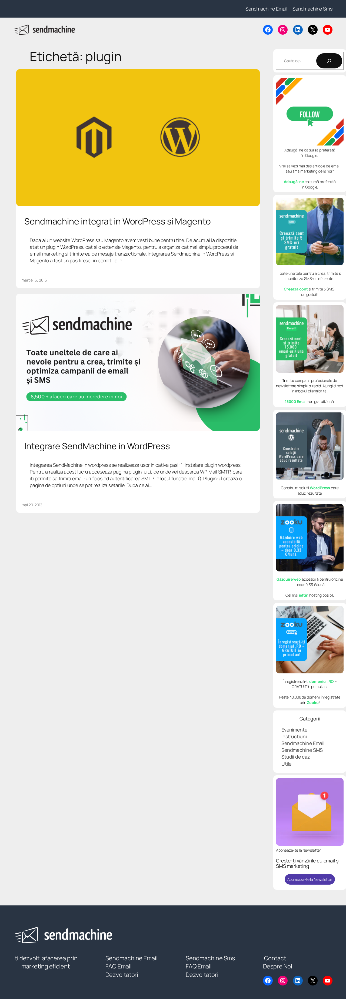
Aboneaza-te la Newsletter (309, 879)
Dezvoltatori (121, 975)
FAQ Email (118, 966)
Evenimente (294, 729)
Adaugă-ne (294, 181)
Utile (286, 763)
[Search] (329, 60)
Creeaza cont (296, 289)
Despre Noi (277, 966)
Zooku (313, 702)
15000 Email (296, 401)
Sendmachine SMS (302, 750)
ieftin (303, 595)
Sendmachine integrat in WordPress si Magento (117, 221)
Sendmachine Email (302, 743)
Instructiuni (294, 736)
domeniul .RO (321, 681)
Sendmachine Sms (210, 958)
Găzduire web (289, 579)
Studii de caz (295, 756)
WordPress (320, 487)
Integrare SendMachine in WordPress (97, 446)
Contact (275, 958)
